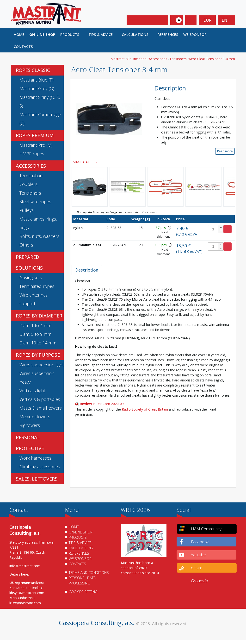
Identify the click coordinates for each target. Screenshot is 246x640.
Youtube (198, 555)
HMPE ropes (31, 154)
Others (26, 245)
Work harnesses (35, 458)
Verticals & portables (39, 399)
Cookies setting (83, 591)
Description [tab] (86, 270)
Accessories (31, 166)
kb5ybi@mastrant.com (26, 592)
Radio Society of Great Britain (145, 409)
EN (225, 20)
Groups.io (199, 580)
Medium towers (34, 416)
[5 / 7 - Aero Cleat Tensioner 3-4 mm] (203, 186)
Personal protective (30, 442)
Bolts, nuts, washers (39, 236)
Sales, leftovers (36, 478)
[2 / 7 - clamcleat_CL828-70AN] (89, 186)
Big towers (29, 425)
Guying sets (30, 277)
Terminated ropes (36, 286)
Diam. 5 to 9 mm (35, 334)
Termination (31, 175)
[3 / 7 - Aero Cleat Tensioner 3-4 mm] (127, 186)
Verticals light (32, 390)
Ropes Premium (35, 135)
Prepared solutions (29, 262)
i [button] (169, 227)
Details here (18, 574)
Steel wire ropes (35, 201)
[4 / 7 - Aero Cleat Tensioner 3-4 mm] (165, 186)
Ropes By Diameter (39, 315)
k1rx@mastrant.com (25, 603)
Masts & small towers (40, 408)
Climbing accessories (39, 466)
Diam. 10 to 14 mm (37, 343)
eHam (196, 567)
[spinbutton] (216, 229)
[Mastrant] (46, 14)
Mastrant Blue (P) (36, 80)
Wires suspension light (41, 365)
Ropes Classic (33, 70)
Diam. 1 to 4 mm (35, 325)
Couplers (28, 184)
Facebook (200, 542)
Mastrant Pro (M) (36, 145)
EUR (207, 20)
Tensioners (30, 193)
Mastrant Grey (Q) (36, 88)
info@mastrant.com (24, 566)
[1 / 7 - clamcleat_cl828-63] (109, 119)
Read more (225, 151)
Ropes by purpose (38, 355)
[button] (72, 34)
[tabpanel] (153, 381)
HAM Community (206, 529)
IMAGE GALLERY (85, 162)
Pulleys (26, 210)
